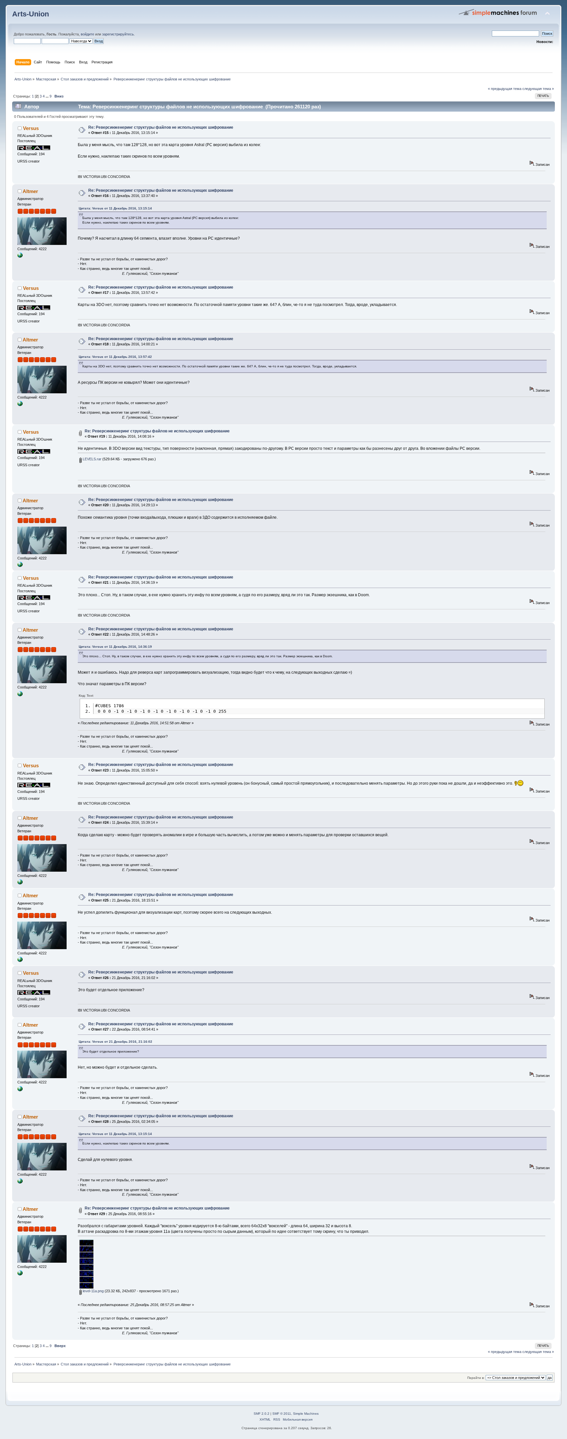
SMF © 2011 (281, 1413)
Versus (31, 128)
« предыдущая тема (504, 89)
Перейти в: (476, 1378)
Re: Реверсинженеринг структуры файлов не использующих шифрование (160, 127)
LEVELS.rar (91, 459)
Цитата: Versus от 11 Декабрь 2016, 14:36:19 (115, 646)
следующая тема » (538, 89)
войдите (87, 34)
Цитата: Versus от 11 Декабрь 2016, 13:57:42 (115, 357)
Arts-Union (30, 14)
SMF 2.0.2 (261, 1413)
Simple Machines (306, 1413)
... (48, 96)
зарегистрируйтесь (118, 34)
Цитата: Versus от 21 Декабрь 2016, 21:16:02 (115, 1041)
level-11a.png (93, 1291)
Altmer (30, 191)
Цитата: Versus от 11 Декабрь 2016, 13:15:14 (115, 208)
